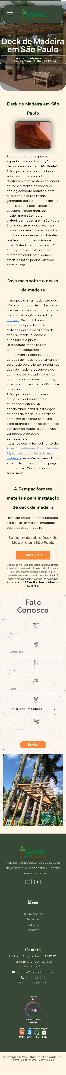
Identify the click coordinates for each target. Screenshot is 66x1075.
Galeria (33, 925)
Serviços (33, 919)
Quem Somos (33, 914)
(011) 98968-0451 (34, 983)
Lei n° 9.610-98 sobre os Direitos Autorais (38, 584)
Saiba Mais (33, 555)
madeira (13, 320)
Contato (33, 930)
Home (20, 58)
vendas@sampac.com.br (35, 972)
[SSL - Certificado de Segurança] (44, 1034)
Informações (39, 58)
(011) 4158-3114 (35, 977)
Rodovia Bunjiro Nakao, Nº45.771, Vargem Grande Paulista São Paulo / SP (33, 961)
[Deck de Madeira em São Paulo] (33, 135)
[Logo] (33, 852)
